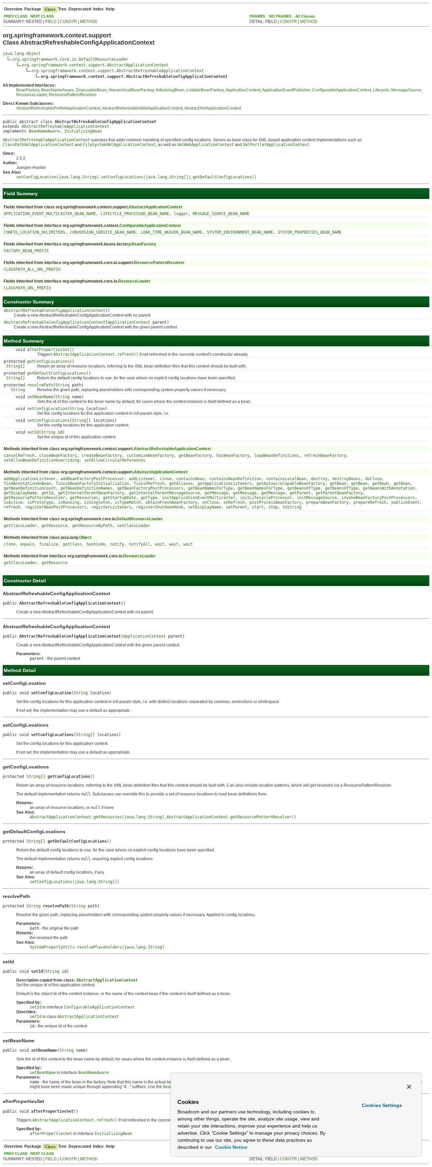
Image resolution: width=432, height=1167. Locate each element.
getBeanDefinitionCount (30, 488)
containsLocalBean (286, 478)
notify (117, 544)
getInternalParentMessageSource (164, 493)
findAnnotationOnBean (27, 483)
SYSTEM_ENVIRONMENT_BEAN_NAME (240, 232)
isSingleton (97, 502)
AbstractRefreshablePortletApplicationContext (58, 108)
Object (85, 537)
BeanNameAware (57, 90)
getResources (84, 497)
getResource (55, 525)
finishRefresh (149, 483)
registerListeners (111, 507)
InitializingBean (170, 90)
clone (10, 544)
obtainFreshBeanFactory (171, 502)
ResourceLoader (31, 94)
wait (159, 544)
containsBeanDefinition (235, 478)
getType (149, 497)
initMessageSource (317, 497)
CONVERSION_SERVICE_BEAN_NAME (103, 232)
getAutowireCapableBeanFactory (290, 483)
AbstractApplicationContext (155, 207)
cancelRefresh (19, 455)
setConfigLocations (48, 420)
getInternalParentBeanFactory (91, 493)
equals (27, 544)
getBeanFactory (195, 455)
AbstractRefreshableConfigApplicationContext (54, 310)
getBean (338, 483)
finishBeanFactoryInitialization (92, 483)
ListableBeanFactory (205, 90)
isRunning (68, 502)
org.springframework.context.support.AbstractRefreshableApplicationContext (117, 70)
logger (181, 213)
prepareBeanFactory (327, 502)
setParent (236, 507)
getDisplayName (20, 493)
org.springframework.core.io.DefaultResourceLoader (70, 59)
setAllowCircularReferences (114, 460)
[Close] (409, 1086)
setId (33, 432)
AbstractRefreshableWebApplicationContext (142, 108)
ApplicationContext (242, 90)
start (258, 507)
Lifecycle (381, 90)
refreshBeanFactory (325, 455)
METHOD (89, 21)
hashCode (95, 544)
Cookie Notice (230, 1147)
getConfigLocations (48, 361)
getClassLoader (20, 525)
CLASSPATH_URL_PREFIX (27, 288)
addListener (142, 478)
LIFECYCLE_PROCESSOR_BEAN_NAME (135, 213)
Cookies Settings (382, 1105)
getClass (72, 544)
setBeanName (40, 397)
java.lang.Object (21, 53)
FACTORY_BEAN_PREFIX (26, 251)
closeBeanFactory (58, 455)
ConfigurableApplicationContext (341, 90)
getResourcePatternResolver (34, 497)
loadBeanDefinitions (276, 455)
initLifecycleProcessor (266, 497)
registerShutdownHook (159, 507)
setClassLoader (133, 525)
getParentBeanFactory (339, 493)
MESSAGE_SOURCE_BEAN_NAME (221, 213)
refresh (12, 507)
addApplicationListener (30, 478)
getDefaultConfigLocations (56, 373)
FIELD (51, 21)
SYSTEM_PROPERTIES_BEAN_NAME (310, 232)
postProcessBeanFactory (275, 502)
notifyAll (139, 544)
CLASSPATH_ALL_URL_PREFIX (32, 269)
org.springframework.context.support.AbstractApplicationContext (95, 65)
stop (273, 507)
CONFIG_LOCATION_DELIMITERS (34, 232)
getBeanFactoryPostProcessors (150, 488)
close (165, 478)
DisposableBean (91, 90)
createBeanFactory (102, 455)
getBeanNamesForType (210, 488)
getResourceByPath (92, 525)
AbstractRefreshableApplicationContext (65, 126)
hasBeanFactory (232, 455)
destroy (319, 478)
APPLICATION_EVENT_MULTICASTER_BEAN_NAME (50, 213)
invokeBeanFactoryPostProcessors (378, 497)
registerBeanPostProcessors (55, 507)
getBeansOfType (303, 488)
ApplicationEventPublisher (286, 90)
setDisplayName (204, 507)
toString (291, 507)
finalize (48, 544)
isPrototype (40, 502)
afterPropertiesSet (48, 349)
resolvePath (40, 385)
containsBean (190, 478)
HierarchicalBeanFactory (131, 90)
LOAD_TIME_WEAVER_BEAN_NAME (171, 232)
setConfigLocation (47, 408)
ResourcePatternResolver (73, 94)
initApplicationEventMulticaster (198, 497)
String (13, 366)
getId (47, 493)
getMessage (216, 493)
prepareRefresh (369, 502)
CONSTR (68, 21)
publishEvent (405, 502)
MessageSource (406, 90)
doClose (373, 478)
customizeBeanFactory (150, 455)
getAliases (181, 483)
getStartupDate (119, 497)
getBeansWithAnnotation (389, 488)
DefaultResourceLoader (139, 519)
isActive (13, 502)
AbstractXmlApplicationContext (212, 108)
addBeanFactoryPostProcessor (92, 478)
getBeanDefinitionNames (86, 488)
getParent (300, 493)
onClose (210, 502)
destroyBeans (346, 478)
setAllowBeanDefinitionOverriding (41, 460)
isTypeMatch (128, 502)
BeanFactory (27, 90)
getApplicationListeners (224, 483)
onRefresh (234, 502)
